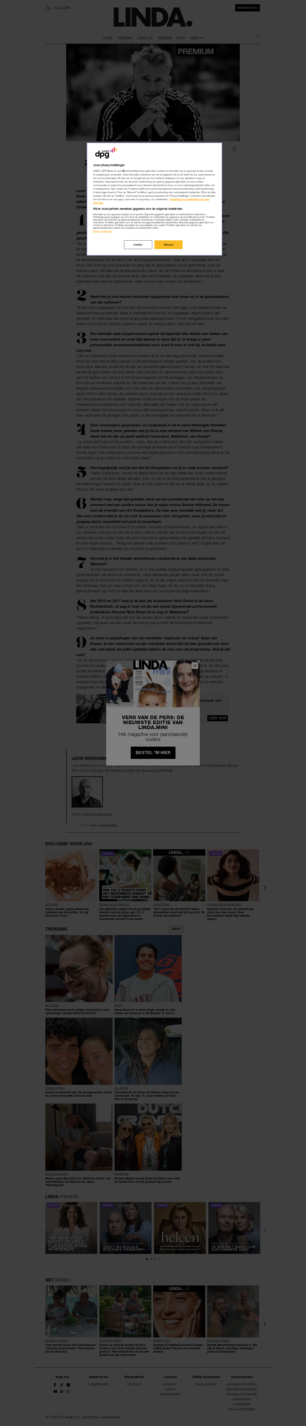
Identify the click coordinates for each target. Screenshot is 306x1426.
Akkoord (168, 244)
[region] (154, 199)
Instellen (138, 244)
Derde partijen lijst (102, 231)
